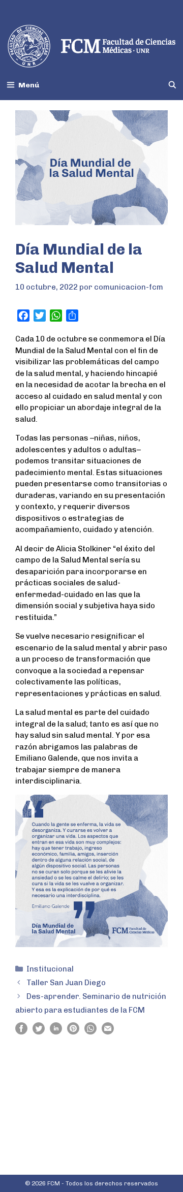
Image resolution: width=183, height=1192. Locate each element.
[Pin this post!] (73, 1032)
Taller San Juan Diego (66, 982)
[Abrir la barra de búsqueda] (172, 85)
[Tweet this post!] (39, 1032)
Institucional (50, 969)
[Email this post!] (108, 1032)
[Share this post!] (21, 1032)
